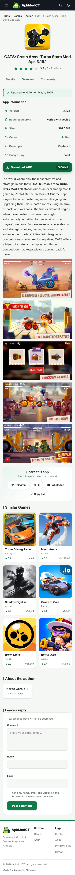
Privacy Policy (63, 845)
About (58, 839)
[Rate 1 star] (16, 68)
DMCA (59, 851)
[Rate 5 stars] (36, 68)
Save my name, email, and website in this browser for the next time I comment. (35, 794)
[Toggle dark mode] (68, 5)
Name (10, 756)
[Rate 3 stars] (26, 68)
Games (17, 15)
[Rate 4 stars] (31, 68)
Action (29, 15)
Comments (48, 79)
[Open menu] (6, 5)
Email (10, 776)
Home (6, 15)
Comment (12, 725)
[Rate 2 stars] (21, 68)
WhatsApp (58, 484)
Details (10, 79)
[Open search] (60, 5)
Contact (60, 834)
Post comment (22, 805)
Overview (28, 79)
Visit (67, 155)
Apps (37, 839)
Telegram (21, 484)
